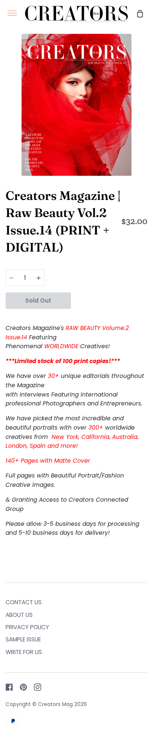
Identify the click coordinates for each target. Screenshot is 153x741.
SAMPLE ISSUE (23, 639)
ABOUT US (19, 615)
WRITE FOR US (24, 652)
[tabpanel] (76, 105)
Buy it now (109, 300)
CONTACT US (24, 602)
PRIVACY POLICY (27, 627)
